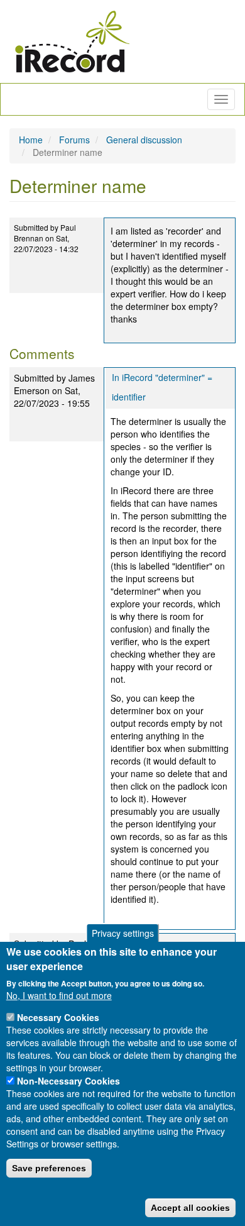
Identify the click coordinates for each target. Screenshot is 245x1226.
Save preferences (49, 1168)
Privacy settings (123, 933)
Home (31, 139)
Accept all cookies (190, 1208)
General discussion (144, 139)
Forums (74, 139)
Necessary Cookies (58, 1017)
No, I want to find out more (59, 995)
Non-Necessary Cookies (68, 1080)
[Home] (72, 41)
